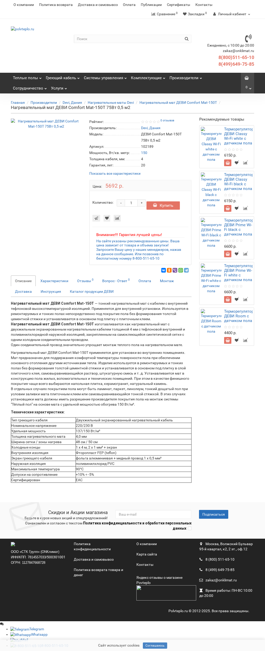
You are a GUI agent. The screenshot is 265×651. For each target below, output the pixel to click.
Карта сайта (146, 554)
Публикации (151, 5)
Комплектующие (146, 78)
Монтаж (167, 281)
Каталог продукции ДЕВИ (92, 291)
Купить (166, 205)
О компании (23, 5)
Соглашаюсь (155, 645)
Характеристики (54, 281)
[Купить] (227, 162)
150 (144, 153)
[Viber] (175, 270)
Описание (23, 281)
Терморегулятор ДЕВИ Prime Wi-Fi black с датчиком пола (239, 227)
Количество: (102, 202)
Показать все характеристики (115, 173)
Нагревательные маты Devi (111, 102)
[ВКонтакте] (163, 270)
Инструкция (51, 291)
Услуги (57, 88)
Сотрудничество (28, 88)
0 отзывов (167, 120)
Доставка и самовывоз (98, 5)
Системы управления (103, 78)
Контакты (203, 5)
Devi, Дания (72, 102)
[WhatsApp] (180, 270)
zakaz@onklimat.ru (221, 580)
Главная (18, 102)
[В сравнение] (117, 218)
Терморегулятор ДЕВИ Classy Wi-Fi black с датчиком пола (239, 181)
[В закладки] (107, 218)
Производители (184, 78)
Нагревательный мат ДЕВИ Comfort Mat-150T (178, 102)
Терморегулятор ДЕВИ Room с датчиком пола (239, 316)
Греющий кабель (61, 78)
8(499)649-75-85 (236, 64)
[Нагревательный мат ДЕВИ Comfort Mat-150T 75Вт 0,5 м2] (46, 124)
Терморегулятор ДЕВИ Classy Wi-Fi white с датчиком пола (239, 136)
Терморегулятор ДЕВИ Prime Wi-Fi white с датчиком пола (239, 273)
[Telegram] (186, 270)
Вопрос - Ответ (116, 280)
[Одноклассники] (169, 270)
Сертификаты (178, 5)
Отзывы (85, 280)
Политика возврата (56, 5)
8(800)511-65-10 (236, 57)
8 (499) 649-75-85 (219, 570)
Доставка (23, 291)
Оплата (129, 5)
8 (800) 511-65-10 (219, 559)
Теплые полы (25, 78)
